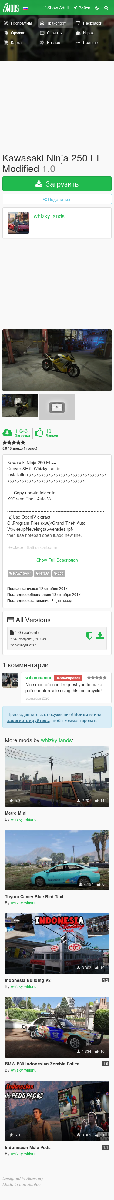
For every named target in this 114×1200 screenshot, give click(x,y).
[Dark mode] (97, 7)
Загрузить (61, 183)
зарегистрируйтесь (28, 720)
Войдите (83, 714)
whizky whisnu (23, 819)
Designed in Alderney (22, 1178)
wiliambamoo (39, 677)
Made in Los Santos (21, 1184)
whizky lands (49, 216)
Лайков (52, 435)
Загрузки (22, 435)
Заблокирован (68, 678)
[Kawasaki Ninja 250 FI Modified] (57, 360)
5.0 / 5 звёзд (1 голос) (19, 448)
